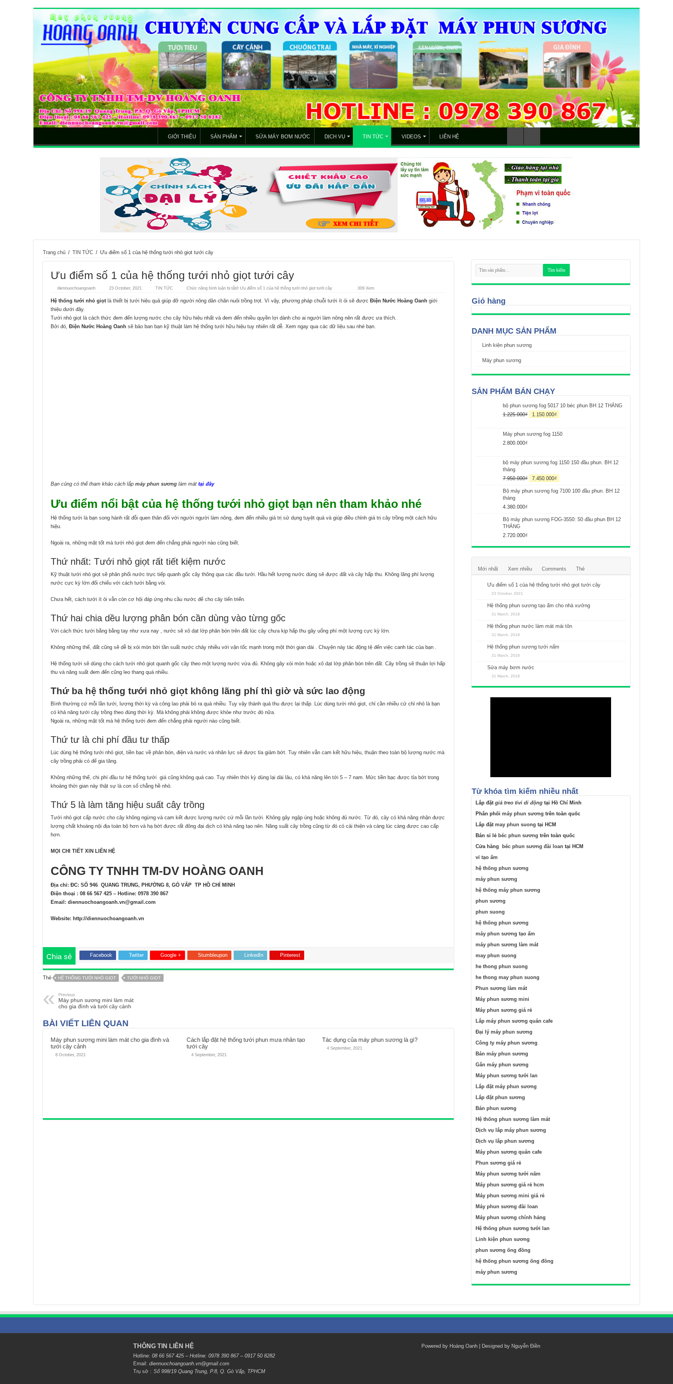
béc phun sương (518, 835)
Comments (554, 569)
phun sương (491, 901)
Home (147, 135)
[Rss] (412, 1345)
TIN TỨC (373, 137)
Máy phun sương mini (502, 999)
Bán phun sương (496, 1108)
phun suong (490, 912)
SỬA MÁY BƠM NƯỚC (282, 137)
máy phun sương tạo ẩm (505, 934)
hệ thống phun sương (502, 868)
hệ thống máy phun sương (508, 890)
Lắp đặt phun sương (500, 1097)
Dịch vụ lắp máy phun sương (511, 1130)
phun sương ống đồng (503, 1250)
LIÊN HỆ (449, 137)
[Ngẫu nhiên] (532, 136)
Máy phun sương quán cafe (509, 1152)
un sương (505, 879)
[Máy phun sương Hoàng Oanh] (336, 68)
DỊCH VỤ (334, 137)
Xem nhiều (520, 569)
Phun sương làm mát (501, 988)
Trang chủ (54, 252)
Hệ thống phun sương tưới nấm (523, 647)
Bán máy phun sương (502, 1054)
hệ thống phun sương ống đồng (514, 1261)
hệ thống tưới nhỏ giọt (87, 978)
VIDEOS (411, 137)
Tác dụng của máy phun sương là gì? (370, 1039)
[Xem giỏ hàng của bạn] (515, 136)
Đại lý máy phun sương (504, 1032)
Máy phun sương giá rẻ (504, 1010)
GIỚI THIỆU (182, 137)
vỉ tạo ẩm (487, 857)
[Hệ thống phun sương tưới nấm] (479, 647)
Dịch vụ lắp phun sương (505, 1141)
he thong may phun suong (507, 977)
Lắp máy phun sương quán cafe (514, 1021)
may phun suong (515, 824)
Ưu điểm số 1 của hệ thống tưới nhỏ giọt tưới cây (544, 585)
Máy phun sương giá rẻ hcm (510, 1185)
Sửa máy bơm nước (510, 667)
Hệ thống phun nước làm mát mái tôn (529, 626)
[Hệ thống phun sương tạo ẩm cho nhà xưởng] (479, 606)
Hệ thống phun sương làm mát (513, 1119)
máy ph (484, 879)
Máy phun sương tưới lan (506, 1075)
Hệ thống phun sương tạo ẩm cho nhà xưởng (538, 605)
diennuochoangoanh (76, 288)
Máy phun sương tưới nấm (508, 1174)
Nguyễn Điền (525, 1346)
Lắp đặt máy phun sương (506, 1086)
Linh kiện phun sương (507, 345)
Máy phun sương (501, 360)
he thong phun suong (502, 966)
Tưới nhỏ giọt (144, 978)
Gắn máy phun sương (502, 1065)
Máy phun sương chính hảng (511, 1217)
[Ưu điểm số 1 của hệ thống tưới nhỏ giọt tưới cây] (479, 585)
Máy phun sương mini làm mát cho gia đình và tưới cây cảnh (96, 1000)
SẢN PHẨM (223, 137)
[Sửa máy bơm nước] (479, 668)
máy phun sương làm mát (507, 944)
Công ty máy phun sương (506, 1043)
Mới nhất (488, 569)
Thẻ (580, 569)
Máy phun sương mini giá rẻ (510, 1195)
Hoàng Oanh (463, 1346)
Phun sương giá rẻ (498, 1163)
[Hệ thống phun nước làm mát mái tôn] (479, 627)
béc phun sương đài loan (532, 846)
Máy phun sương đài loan (507, 1206)
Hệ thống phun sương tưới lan (513, 1228)
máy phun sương (156, 484)
